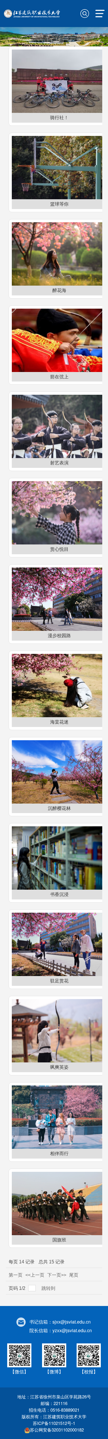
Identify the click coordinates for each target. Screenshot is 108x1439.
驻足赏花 (59, 980)
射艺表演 (59, 462)
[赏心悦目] (59, 512)
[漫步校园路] (59, 599)
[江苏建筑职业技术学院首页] (32, 13)
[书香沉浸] (59, 858)
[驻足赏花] (59, 944)
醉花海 (59, 290)
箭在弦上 (59, 376)
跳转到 (48, 1288)
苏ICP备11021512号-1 (54, 1423)
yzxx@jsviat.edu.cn (72, 1330)
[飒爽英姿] (59, 1030)
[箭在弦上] (59, 340)
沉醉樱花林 (59, 808)
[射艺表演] (59, 426)
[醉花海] (59, 254)
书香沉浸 (59, 894)
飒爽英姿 (59, 1067)
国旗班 (59, 1239)
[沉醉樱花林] (59, 772)
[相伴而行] (59, 1117)
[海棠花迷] (59, 685)
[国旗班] (59, 1203)
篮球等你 (59, 204)
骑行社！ (59, 117)
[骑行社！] (59, 81)
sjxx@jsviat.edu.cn (71, 1321)
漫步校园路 (59, 635)
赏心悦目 (59, 549)
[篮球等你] (59, 167)
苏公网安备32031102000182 (57, 1430)
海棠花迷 (59, 722)
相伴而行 (59, 1153)
